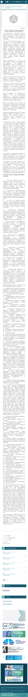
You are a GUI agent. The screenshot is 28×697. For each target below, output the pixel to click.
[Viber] (12, 2)
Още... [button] (6, 580)
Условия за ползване (5, 690)
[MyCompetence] (14, 679)
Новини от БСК (6, 543)
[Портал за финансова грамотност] (14, 642)
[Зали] (17, 2)
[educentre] (14, 657)
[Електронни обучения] (14, 634)
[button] (23, 2)
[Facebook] (15, 2)
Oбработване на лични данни (17, 690)
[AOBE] (14, 626)
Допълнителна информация (8, 695)
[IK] (14, 649)
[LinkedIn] (14, 2)
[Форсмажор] (14, 667)
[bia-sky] (14, 615)
